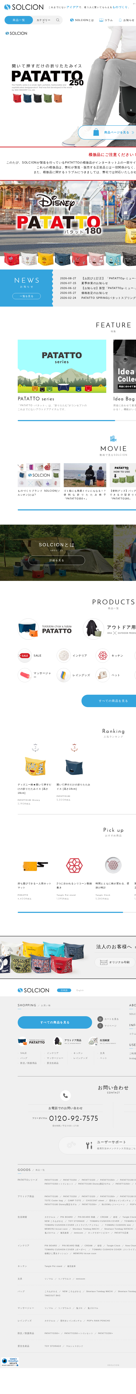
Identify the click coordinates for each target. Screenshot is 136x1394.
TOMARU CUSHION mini (118, 1225)
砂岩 (115, 1217)
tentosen (78, 1233)
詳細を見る (56, 560)
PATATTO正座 (122, 1233)
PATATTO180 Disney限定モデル (94, 1184)
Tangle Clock (113, 1246)
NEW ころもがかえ (54, 1221)
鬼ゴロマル (50, 1233)
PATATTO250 (70, 1180)
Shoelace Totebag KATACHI (118, 1229)
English (80, 990)
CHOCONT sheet (95, 1200)
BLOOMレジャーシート (113, 1204)
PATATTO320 (88, 1180)
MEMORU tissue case (56, 1229)
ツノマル (49, 1279)
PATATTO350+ (107, 1180)
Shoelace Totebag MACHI (86, 1229)
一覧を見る (26, 296)
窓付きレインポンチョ (120, 1200)
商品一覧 (19, 19)
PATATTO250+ (123, 1184)
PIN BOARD (66, 1217)
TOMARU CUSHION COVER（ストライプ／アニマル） (72, 1225)
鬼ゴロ (79, 1308)
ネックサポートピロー (99, 1233)
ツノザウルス (64, 1279)
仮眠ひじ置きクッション (56, 1253)
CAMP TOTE (74, 1200)
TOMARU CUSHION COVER (104, 1221)
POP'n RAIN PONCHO (98, 1321)
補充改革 (64, 1233)
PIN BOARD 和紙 (86, 1217)
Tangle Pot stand (53, 1266)
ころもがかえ (51, 1291)
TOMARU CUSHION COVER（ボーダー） (66, 1249)
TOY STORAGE (76, 1221)
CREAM (104, 1217)
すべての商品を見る (55, 1022)
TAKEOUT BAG (53, 1295)
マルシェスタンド (74, 1346)
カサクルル (50, 1217)
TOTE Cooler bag (54, 1200)
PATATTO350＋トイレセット (59, 1184)
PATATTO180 (51, 1180)
